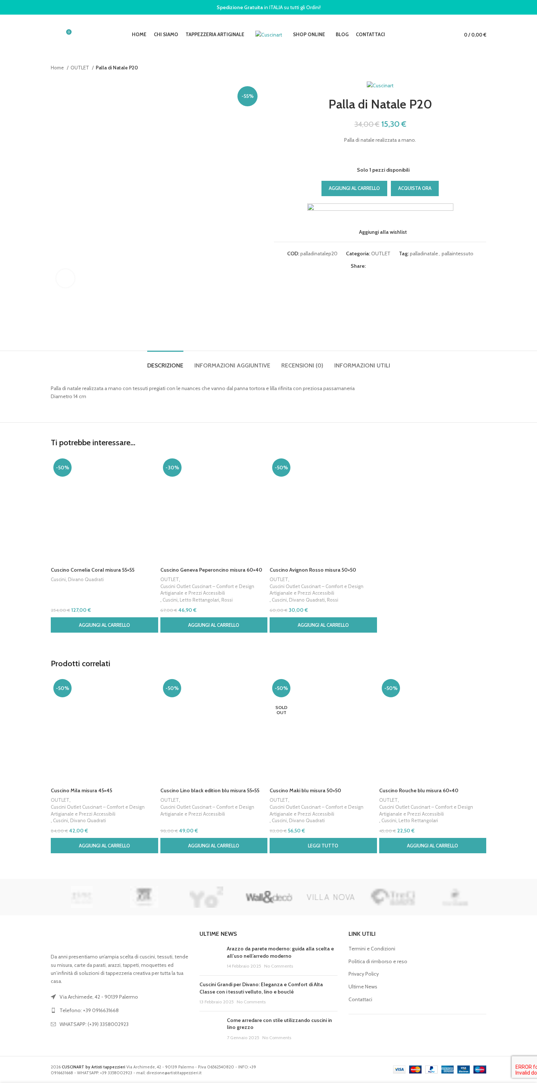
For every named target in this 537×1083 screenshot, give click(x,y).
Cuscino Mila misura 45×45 (81, 790)
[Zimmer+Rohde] (144, 897)
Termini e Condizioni (372, 948)
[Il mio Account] (445, 34)
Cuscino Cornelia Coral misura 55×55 (92, 570)
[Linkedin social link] (397, 266)
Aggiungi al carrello (354, 188)
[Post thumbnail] (210, 957)
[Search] (53, 34)
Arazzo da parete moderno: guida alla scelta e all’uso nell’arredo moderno (280, 952)
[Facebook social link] (371, 266)
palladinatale (424, 253)
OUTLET (80, 67)
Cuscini (58, 579)
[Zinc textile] (82, 897)
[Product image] (104, 509)
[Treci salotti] (393, 897)
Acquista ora (414, 188)
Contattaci (360, 999)
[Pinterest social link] (388, 266)
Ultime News (363, 986)
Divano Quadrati (86, 579)
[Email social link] (380, 266)
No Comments (278, 966)
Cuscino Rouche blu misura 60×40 (418, 790)
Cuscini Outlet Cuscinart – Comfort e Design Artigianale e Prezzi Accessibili (207, 589)
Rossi (227, 600)
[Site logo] (268, 34)
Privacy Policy (364, 973)
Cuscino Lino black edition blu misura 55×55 (209, 790)
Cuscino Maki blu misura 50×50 (305, 790)
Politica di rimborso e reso (378, 961)
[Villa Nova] (331, 897)
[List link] (119, 1010)
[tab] (165, 362)
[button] (104, 625)
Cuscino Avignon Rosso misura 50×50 (313, 570)
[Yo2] (206, 897)
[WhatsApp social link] (405, 266)
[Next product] (482, 68)
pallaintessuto (457, 253)
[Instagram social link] (412, 1030)
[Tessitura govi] (455, 897)
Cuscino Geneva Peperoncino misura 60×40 (211, 570)
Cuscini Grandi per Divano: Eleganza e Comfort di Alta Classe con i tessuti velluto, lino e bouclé (261, 988)
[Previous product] (468, 68)
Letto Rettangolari (199, 600)
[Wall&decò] (268, 897)
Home (58, 67)
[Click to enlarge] (65, 278)
